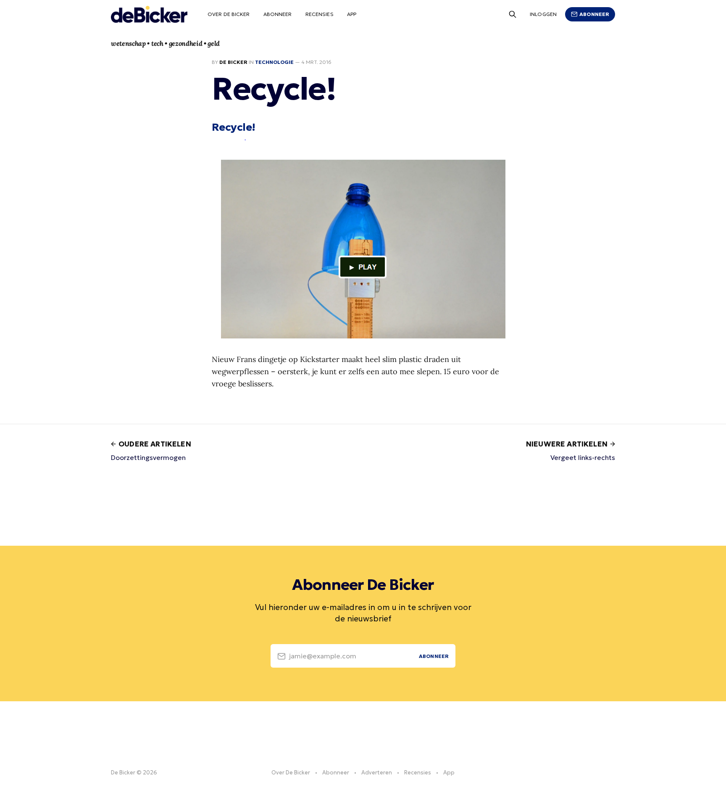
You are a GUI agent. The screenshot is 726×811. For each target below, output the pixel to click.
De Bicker (233, 62)
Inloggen (543, 14)
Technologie (274, 62)
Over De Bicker (229, 14)
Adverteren (376, 772)
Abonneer (277, 14)
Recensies (319, 14)
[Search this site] (512, 14)
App (351, 14)
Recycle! (233, 127)
